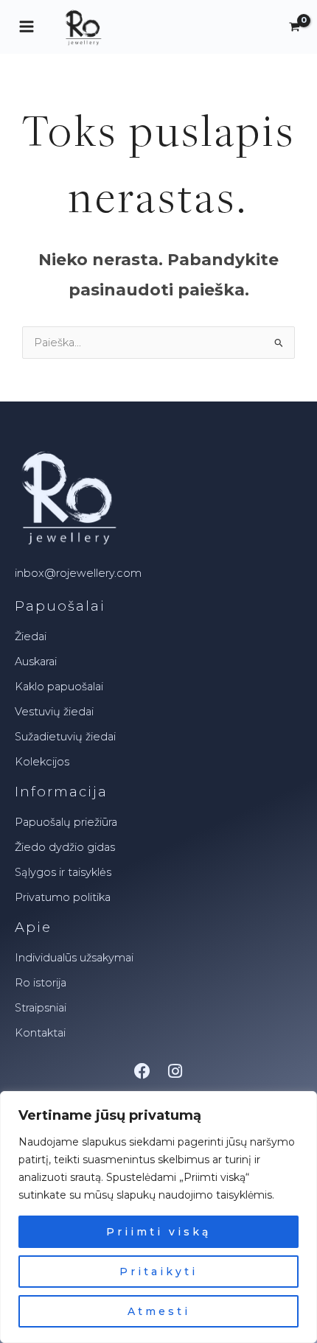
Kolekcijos (42, 761)
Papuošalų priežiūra (66, 822)
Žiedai (30, 636)
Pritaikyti (158, 1271)
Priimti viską (158, 1231)
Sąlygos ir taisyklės (63, 872)
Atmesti (159, 1311)
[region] (158, 1217)
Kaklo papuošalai (59, 686)
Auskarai (36, 661)
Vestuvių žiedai (54, 711)
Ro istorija (40, 982)
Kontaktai (40, 1032)
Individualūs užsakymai (74, 957)
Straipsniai (40, 1007)
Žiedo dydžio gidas (65, 847)
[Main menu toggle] (26, 26)
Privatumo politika (63, 897)
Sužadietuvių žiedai (65, 736)
